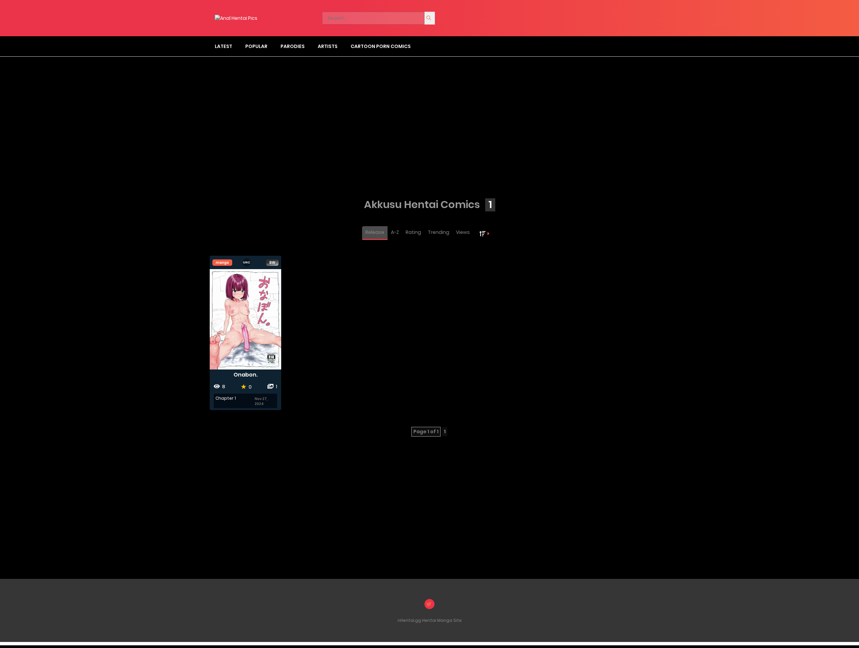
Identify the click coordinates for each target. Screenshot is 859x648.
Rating (413, 232)
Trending (438, 232)
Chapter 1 (225, 398)
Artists (328, 46)
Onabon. (246, 375)
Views (463, 232)
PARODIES (293, 46)
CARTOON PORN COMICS (381, 46)
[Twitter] (429, 604)
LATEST (223, 46)
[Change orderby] (485, 233)
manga (222, 262)
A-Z (395, 232)
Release (374, 232)
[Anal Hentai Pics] (236, 17)
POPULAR (256, 46)
